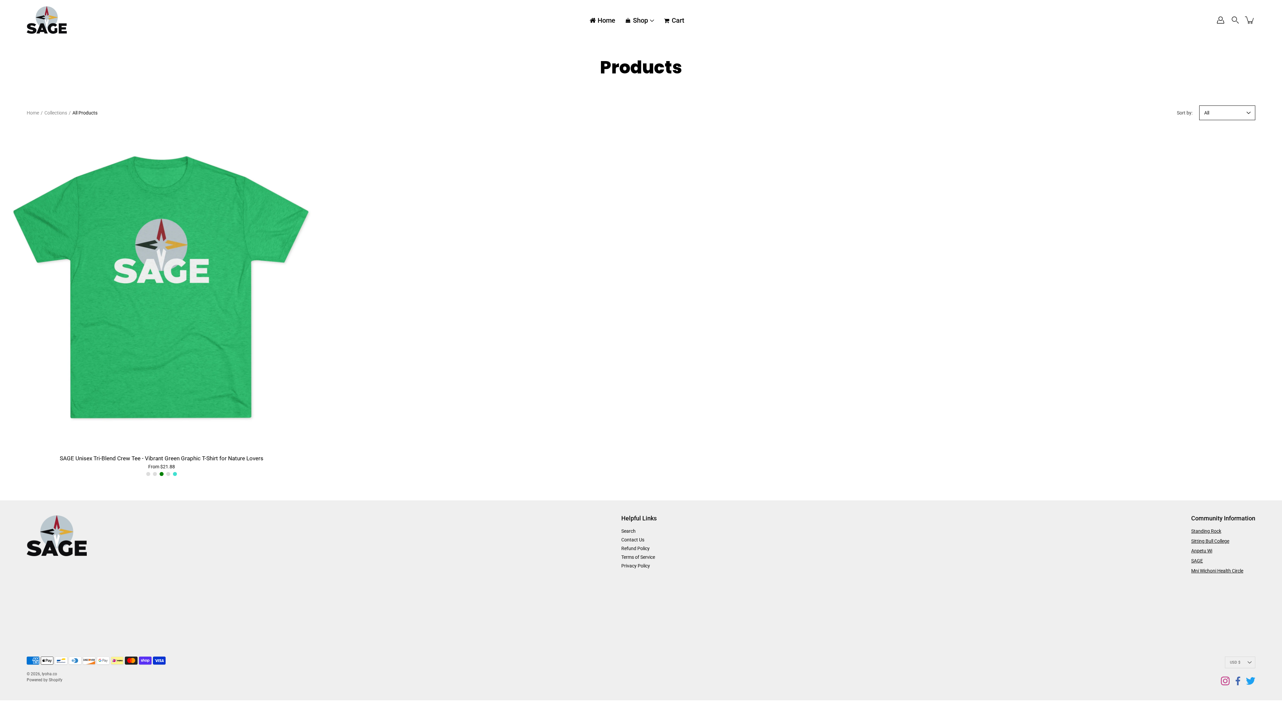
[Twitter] (1250, 681)
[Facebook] (1238, 681)
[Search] (1235, 20)
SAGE (1197, 560)
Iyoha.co (49, 674)
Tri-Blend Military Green (162, 474)
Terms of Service (638, 557)
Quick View (161, 289)
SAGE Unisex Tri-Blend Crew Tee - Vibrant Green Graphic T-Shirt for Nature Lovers (161, 458)
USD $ (1235, 662)
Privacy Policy (635, 565)
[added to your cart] (1250, 20)
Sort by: (1185, 112)
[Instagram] (1225, 681)
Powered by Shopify (44, 680)
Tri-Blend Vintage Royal (168, 474)
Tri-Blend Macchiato (155, 474)
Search (628, 531)
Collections (55, 112)
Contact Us (632, 539)
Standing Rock (1206, 531)
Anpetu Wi (1201, 550)
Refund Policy (635, 548)
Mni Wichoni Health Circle (1217, 570)
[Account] (1220, 20)
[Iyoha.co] (47, 20)
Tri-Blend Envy (148, 474)
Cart (678, 20)
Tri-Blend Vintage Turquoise (175, 474)
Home (606, 20)
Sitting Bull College (1210, 541)
